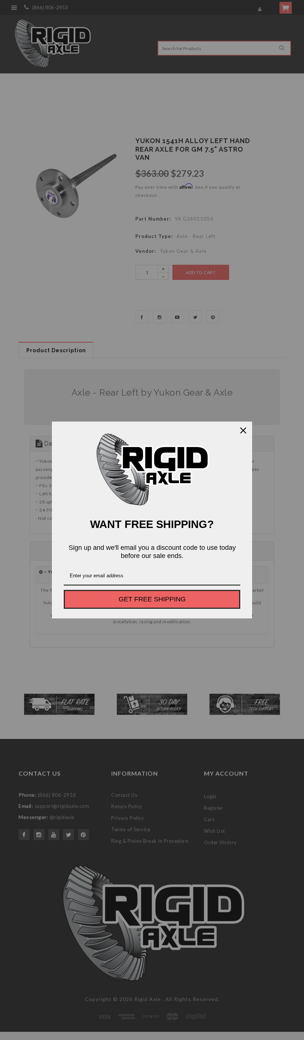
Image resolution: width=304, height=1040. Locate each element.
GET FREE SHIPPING (152, 599)
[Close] (243, 430)
